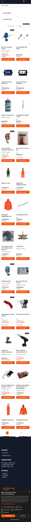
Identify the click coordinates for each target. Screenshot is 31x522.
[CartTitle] (23, 2)
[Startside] (8, 2)
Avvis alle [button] (23, 515)
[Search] (29, 5)
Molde (4, 477)
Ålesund (5, 473)
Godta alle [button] (8, 515)
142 (21, 433)
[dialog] (15, 506)
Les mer (26, 502)
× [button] (29, 491)
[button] (15, 504)
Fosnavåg (5, 475)
